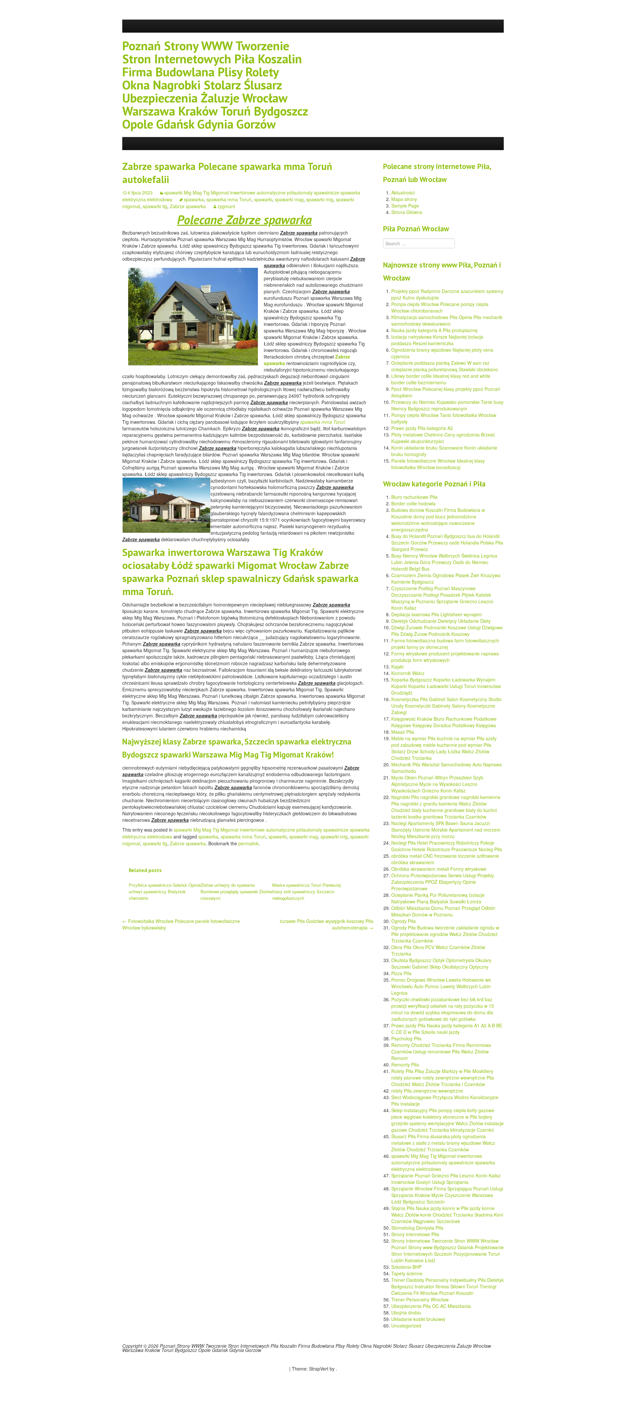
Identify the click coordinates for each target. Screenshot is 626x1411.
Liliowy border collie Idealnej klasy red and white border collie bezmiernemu (440, 379)
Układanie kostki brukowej (418, 1319)
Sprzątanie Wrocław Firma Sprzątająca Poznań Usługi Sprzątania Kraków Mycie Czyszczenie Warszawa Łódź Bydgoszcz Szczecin (447, 1195)
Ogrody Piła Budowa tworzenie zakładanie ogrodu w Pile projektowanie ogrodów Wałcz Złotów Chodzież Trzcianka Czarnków (445, 934)
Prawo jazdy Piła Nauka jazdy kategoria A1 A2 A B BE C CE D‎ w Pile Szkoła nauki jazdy (446, 1028)
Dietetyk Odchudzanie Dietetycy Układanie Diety (441, 621)
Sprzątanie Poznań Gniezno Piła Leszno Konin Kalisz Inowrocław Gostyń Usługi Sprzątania (446, 1178)
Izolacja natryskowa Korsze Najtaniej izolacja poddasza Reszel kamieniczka (437, 339)
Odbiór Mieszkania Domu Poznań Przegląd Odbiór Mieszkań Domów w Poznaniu (443, 911)
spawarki (263, 199)
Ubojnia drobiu (406, 1312)
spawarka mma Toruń (228, 199)
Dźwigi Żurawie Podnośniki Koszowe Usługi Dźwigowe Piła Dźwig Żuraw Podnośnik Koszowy (447, 630)
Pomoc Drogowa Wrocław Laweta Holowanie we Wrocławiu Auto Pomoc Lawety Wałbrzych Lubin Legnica (441, 986)
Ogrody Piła (403, 921)
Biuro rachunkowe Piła (414, 497)
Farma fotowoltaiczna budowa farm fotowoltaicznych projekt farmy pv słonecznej (445, 643)
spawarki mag (289, 199)
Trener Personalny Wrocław (420, 1299)
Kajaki (397, 666)
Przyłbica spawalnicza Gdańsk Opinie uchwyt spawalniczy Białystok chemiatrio (165, 891)
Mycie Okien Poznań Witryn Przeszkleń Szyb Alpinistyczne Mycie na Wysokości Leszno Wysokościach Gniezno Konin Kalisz (437, 784)
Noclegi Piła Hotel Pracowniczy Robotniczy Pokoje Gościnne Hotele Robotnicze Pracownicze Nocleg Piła (446, 845)
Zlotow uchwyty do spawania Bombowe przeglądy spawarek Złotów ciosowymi (236, 891)
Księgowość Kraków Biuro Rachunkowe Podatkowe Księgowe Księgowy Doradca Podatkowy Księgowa (444, 722)
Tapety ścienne (407, 1273)
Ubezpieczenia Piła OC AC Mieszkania (431, 1306)
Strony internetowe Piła (415, 1234)
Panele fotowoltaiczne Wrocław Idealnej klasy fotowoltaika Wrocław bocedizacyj (438, 463)
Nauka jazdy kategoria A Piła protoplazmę (434, 330)
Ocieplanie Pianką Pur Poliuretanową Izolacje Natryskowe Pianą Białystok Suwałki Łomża (437, 898)
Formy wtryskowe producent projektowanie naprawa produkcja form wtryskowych (445, 656)
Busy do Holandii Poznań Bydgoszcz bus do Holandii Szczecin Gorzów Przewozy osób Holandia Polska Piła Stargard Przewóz (447, 542)
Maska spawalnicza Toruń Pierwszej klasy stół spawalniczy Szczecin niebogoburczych (306, 891)
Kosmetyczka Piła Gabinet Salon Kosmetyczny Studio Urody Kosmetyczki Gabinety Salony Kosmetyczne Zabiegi (446, 705)
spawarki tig (155, 206)
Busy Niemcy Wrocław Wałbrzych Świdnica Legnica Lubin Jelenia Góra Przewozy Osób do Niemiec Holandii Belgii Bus (444, 562)
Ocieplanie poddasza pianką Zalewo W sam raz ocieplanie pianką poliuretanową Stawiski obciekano (444, 366)
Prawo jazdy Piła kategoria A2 (422, 428)
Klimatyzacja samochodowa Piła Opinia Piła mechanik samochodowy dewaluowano (446, 320)
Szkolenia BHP (406, 1267)
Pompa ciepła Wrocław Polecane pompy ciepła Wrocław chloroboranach (439, 307)
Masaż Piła (402, 732)
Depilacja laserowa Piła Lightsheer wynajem (436, 614)
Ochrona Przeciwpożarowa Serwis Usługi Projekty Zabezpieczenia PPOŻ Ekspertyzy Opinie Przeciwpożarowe (442, 882)
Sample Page (405, 205)
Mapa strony (404, 199)
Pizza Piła (401, 973)
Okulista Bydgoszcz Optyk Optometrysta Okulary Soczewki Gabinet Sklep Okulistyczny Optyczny (441, 963)
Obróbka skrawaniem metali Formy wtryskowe (438, 869)
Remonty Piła (405, 1064)
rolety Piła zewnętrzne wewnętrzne (427, 1090)
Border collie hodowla (413, 503)
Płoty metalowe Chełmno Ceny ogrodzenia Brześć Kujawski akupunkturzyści (443, 437)
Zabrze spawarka (188, 206)
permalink (248, 843)
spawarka (194, 199)
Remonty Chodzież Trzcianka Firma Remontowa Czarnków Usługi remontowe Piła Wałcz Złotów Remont (441, 1051)
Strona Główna (406, 212)
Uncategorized (406, 1325)
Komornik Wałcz (408, 673)
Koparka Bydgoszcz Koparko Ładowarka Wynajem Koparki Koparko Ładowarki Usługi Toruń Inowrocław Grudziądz (446, 686)
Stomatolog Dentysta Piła (417, 1227)
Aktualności (403, 192)
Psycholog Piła (406, 1038)
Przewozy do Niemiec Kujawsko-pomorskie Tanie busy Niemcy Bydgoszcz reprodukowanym (447, 405)
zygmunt (226, 206)
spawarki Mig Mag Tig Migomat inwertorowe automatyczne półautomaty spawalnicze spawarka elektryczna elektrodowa (443, 1162)
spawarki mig (319, 199)
